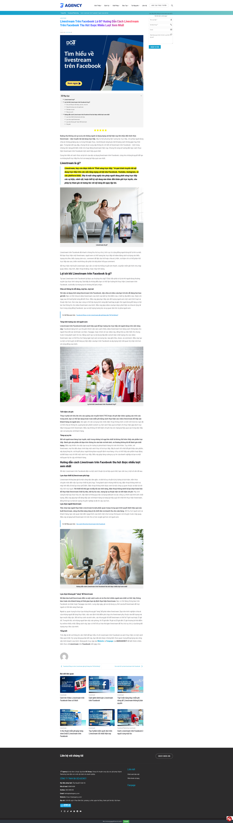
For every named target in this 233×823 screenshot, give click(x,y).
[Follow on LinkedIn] (77, 811)
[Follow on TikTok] (68, 811)
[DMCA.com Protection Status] (65, 805)
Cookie (111, 821)
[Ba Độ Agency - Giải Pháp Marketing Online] (71, 5)
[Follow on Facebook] (61, 811)
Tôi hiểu (126, 821)
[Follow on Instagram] (64, 811)
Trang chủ (63, 13)
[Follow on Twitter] (71, 811)
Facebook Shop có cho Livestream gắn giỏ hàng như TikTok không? (81, 666)
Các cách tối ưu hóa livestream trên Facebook (127, 666)
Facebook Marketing (73, 13)
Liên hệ (144, 5)
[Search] (172, 5)
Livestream (63, 18)
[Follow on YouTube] (80, 811)
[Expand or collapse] (141, 95)
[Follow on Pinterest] (74, 811)
